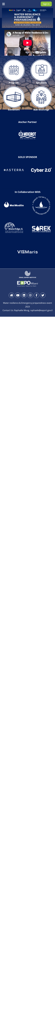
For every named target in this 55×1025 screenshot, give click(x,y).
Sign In (46, 3)
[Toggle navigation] (3, 4)
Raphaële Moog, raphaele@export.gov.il (33, 310)
